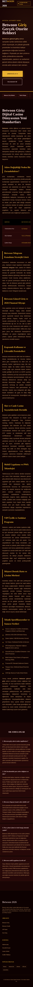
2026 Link (24, 966)
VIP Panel (4, 929)
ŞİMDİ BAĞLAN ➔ (12, 73)
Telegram (18, 966)
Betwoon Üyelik (6, 926)
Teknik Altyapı (22, 95)
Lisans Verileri (5, 951)
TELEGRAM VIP (12, 81)
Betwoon (9, 902)
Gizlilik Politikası (6, 954)
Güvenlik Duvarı (6, 948)
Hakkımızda (5, 944)
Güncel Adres (5, 969)
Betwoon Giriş (5, 922)
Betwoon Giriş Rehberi (9, 95)
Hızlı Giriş (4, 933)
